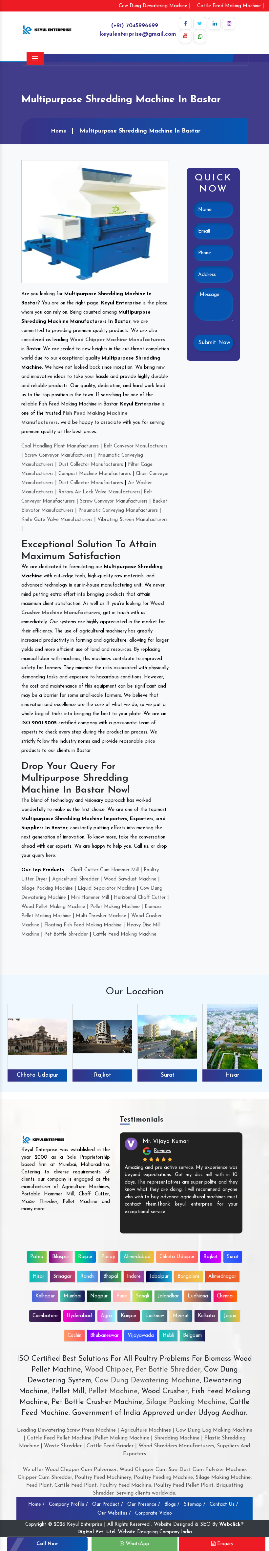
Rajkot (37, 1075)
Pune (121, 1296)
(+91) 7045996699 (134, 26)
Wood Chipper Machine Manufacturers (117, 340)
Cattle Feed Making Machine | (230, 6)
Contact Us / (224, 1504)
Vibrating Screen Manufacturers (132, 519)
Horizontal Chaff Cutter (140, 897)
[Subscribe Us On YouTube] (185, 36)
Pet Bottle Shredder (66, 934)
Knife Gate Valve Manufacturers (57, 519)
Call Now (47, 1543)
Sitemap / (194, 1504)
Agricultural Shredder (75, 879)
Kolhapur (45, 1296)
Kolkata (206, 1315)
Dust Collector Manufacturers (90, 464)
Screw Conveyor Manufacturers (59, 455)
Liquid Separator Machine (106, 888)
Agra (106, 1315)
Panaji (108, 1256)
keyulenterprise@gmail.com (138, 34)
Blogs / (171, 1504)
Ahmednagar (222, 1276)
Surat (102, 1075)
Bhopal (110, 1276)
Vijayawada (141, 1335)
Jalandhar (168, 1296)
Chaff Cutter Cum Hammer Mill (105, 870)
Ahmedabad (137, 1256)
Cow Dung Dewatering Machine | (155, 6)
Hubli (168, 1335)
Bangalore (188, 1276)
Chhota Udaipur (177, 1256)
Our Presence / (143, 1504)
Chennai (225, 1296)
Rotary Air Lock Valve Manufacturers (99, 492)
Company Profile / (68, 1504)
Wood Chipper (108, 1370)
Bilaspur (60, 1256)
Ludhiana (198, 1296)
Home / (36, 1504)
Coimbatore (45, 1315)
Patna (36, 1256)
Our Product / (107, 1504)
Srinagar (232, 1075)
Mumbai (72, 1296)
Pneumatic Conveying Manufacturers (118, 510)
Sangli (142, 1296)
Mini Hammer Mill (90, 897)
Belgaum (192, 1335)
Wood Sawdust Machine (130, 879)
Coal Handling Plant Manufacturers (60, 446)
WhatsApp (136, 1543)
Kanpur (128, 1315)
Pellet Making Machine (115, 906)
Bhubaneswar (104, 1335)
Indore (134, 1276)
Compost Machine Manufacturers (94, 473)
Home (58, 131)
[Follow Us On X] (199, 23)
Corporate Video (153, 1513)
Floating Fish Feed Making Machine (83, 925)
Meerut (181, 1315)
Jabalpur (159, 1276)
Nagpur (99, 1296)
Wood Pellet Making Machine (53, 906)
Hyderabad (79, 1315)
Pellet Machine (113, 1391)
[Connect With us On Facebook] (185, 23)
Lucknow (154, 1315)
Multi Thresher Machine (101, 916)
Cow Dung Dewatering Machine (146, 1380)
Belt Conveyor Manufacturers (135, 446)
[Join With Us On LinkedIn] (214, 23)
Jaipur (230, 1315)
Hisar (167, 1075)
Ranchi (87, 1276)
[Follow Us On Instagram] (228, 23)
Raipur (85, 1256)
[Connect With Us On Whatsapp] (199, 36)
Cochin (74, 1335)
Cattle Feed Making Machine (124, 934)
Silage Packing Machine (47, 888)
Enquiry (224, 1543)
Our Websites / (114, 1513)
